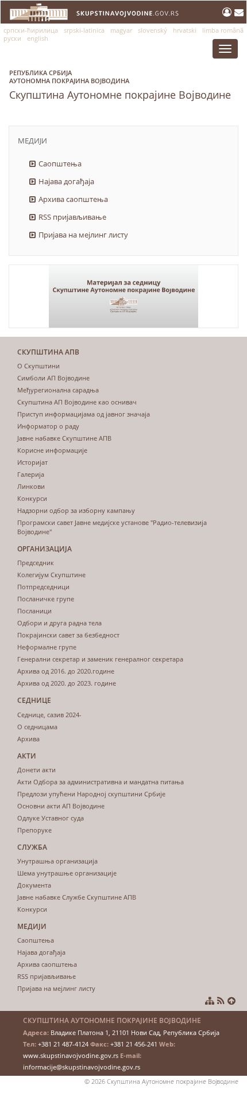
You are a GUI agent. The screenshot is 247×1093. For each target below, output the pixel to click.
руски (12, 38)
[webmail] (239, 12)
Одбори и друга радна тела (59, 623)
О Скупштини (38, 365)
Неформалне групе (46, 647)
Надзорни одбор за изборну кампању (76, 510)
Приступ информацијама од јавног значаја (83, 414)
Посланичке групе (45, 598)
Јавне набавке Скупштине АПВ (64, 438)
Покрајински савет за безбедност (68, 635)
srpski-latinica (84, 30)
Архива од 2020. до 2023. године (66, 683)
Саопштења (60, 163)
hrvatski (184, 30)
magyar (121, 30)
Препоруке (34, 830)
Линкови (31, 486)
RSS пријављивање (72, 217)
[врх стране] (231, 1000)
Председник (35, 562)
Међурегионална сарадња (58, 390)
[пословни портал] (228, 12)
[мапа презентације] (209, 1000)
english (37, 38)
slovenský (152, 30)
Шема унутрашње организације (67, 873)
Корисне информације (52, 450)
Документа (34, 885)
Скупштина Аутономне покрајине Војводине (120, 85)
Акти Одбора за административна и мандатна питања (100, 781)
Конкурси (32, 498)
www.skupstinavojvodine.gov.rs (70, 1055)
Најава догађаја (66, 181)
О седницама (37, 726)
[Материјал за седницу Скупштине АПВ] (123, 296)
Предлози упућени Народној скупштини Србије (91, 793)
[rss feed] (221, 1000)
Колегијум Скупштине (51, 574)
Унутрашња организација (57, 861)
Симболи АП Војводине (53, 378)
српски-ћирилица (30, 30)
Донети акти (36, 769)
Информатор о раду (48, 426)
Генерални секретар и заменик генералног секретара (100, 659)
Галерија (30, 474)
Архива (28, 738)
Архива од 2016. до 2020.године (65, 671)
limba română (223, 30)
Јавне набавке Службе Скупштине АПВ (76, 897)
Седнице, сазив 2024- (49, 714)
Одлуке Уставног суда (50, 818)
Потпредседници (43, 586)
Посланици (34, 610)
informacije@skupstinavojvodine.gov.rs (81, 1067)
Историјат (32, 462)
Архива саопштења (73, 199)
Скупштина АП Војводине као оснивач (77, 402)
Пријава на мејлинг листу (83, 235)
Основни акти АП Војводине (61, 806)
